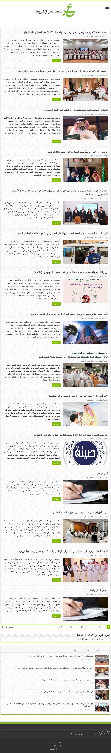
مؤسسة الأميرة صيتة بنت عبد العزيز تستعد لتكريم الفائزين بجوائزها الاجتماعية (71, 434)
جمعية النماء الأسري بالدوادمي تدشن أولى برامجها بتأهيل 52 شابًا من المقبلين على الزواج (66, 32)
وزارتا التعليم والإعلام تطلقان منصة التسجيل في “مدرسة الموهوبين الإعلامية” (71, 272)
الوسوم (77, 650)
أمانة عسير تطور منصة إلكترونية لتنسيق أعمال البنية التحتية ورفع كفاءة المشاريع (69, 314)
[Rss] (60, 746)
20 (77, 627)
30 (71, 627)
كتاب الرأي (87, 478)
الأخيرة (105, 650)
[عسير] (55, 10)
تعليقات (87, 650)
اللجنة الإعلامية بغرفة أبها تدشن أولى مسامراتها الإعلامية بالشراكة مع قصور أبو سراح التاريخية (63, 551)
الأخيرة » (59, 627)
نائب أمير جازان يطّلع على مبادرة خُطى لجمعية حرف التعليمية (78, 396)
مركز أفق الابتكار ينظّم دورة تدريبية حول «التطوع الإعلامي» (79, 512)
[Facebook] (58, 746)
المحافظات (87, 36)
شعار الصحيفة (55, 749)
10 (82, 627)
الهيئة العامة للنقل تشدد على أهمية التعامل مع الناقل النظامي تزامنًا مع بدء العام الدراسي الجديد (62, 233)
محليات (89, 400)
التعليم (89, 276)
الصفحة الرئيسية (86, 75)
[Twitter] (55, 746)
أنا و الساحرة (101, 473)
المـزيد (56, 61)
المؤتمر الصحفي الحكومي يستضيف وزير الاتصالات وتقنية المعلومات (76, 110)
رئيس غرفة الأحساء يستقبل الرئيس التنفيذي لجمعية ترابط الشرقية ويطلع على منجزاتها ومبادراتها (62, 71)
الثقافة (89, 555)
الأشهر (96, 650)
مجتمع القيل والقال (98, 590)
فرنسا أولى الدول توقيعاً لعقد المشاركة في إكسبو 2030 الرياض (78, 152)
